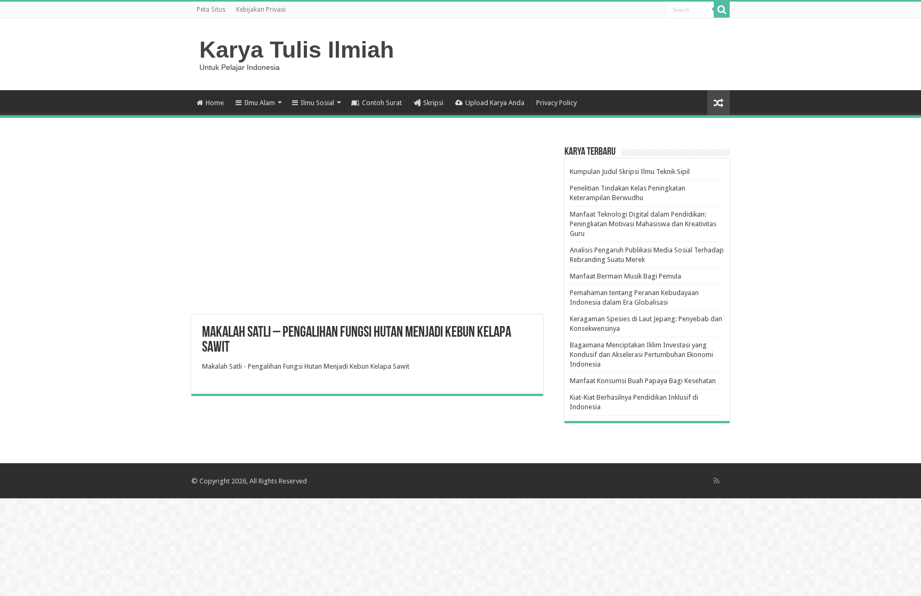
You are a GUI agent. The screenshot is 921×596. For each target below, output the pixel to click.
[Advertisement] (367, 229)
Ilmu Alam (259, 103)
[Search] (722, 10)
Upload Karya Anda (494, 103)
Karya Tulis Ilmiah (296, 49)
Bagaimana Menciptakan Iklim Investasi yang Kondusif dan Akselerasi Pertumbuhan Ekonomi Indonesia (641, 354)
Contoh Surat (382, 103)
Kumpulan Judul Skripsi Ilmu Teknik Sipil (630, 172)
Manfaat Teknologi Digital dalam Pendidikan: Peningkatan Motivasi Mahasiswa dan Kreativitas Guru (643, 223)
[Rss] (717, 480)
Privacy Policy (556, 103)
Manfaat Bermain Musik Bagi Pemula (625, 276)
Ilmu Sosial (317, 103)
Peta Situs (211, 9)
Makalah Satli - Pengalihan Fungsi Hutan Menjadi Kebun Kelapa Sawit (305, 366)
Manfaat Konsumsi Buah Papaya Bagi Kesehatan (643, 381)
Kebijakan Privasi (261, 9)
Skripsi (433, 103)
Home (215, 103)
